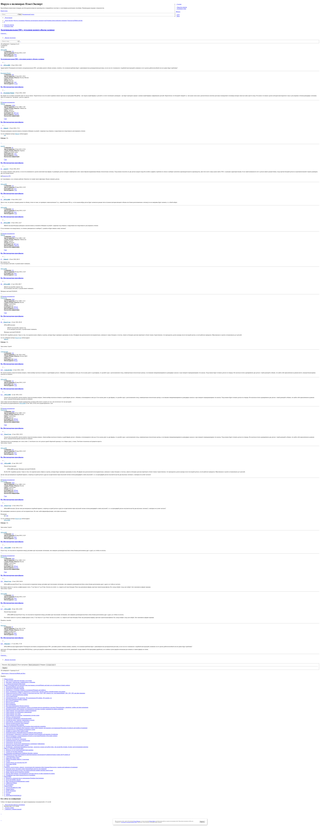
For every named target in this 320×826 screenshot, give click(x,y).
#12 (2, 434)
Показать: (5, 664)
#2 (1, 93)
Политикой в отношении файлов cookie (129, 822)
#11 (2, 394)
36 (12, 147)
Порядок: (43, 664)
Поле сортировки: (23, 664)
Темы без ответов (9, 25)
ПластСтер (4, 298)
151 (13, 51)
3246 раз (16, 114)
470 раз (16, 307)
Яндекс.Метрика (137, 821)
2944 (13, 299)
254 (13, 353)
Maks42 (3, 104)
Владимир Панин (6, 73)
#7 (1, 259)
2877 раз (16, 113)
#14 (2, 505)
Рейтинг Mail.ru (152, 821)
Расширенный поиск (28, 14)
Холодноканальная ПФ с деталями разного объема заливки (27, 30)
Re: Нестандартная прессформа (12, 87)
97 (12, 627)
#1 (1, 65)
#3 (1, 128)
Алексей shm (4, 351)
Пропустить (4, 11)
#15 (2, 547)
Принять (202, 821)
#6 (1, 222)
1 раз (15, 82)
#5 (1, 199)
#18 (2, 643)
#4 (1, 169)
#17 (2, 609)
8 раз (15, 633)
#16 (2, 581)
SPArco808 (4, 50)
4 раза (15, 155)
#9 (1, 322)
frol (5, 135)
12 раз (16, 83)
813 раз (16, 308)
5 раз (15, 56)
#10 (2, 370)
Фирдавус (3, 625)
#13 (2, 463)
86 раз (16, 360)
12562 (13, 105)
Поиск (19, 14)
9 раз (15, 54)
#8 (1, 284)
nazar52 (3, 146)
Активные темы (8, 26)
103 (13, 74)
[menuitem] (181, 7)
